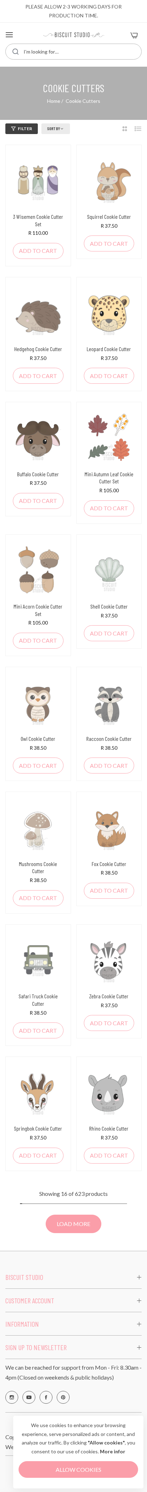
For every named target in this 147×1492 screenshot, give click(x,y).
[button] (38, 251)
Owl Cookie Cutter (38, 738)
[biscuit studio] (73, 34)
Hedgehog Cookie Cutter (38, 348)
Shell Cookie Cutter (109, 606)
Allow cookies (78, 1469)
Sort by (53, 128)
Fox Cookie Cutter (109, 863)
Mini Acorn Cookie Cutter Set (38, 610)
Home (53, 101)
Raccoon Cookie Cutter (109, 738)
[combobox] (73, 52)
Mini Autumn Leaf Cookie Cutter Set (109, 478)
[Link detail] (11, 1397)
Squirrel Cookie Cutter (109, 216)
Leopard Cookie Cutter (109, 348)
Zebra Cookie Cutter (108, 996)
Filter (25, 128)
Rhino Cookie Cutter (108, 1128)
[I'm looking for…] (15, 52)
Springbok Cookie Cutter (38, 1128)
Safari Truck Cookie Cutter (38, 1000)
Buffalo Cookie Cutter (38, 474)
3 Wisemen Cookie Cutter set (38, 220)
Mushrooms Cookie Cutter (38, 867)
